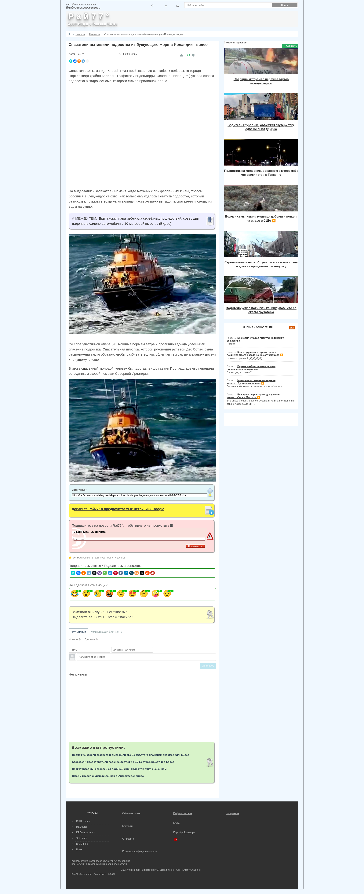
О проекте (128, 838)
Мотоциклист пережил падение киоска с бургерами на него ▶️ (251, 382)
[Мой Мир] (110, 573)
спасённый (90, 368)
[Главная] (69, 34)
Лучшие (90, 639)
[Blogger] (136, 573)
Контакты (127, 826)
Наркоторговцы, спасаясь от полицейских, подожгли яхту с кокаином (119, 768)
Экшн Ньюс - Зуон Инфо (90, 531)
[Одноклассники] (79, 61)
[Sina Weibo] (152, 573)
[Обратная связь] (177, 6)
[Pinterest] (115, 573)
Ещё (292, 327)
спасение (85, 557)
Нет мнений (78, 631)
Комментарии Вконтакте (106, 631)
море (102, 557)
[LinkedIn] (126, 573)
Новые (73, 639)
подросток (119, 557)
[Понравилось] (182, 55)
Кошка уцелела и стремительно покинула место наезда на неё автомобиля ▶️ (255, 353)
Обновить (291, 46)
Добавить (208, 665)
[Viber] (99, 573)
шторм (95, 557)
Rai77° (80, 54)
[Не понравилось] (193, 55)
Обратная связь (131, 813)
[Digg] (142, 573)
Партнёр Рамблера (184, 832)
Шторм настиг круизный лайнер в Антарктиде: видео (108, 775)
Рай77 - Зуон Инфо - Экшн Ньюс (89, 874)
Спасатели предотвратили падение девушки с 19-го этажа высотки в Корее (123, 761)
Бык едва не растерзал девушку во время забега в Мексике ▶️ (253, 396)
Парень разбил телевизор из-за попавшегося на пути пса (251, 368)
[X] (94, 573)
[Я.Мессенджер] (70, 61)
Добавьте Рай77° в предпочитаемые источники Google (118, 509)
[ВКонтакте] (75, 61)
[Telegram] (83, 61)
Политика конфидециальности (139, 851)
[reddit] (147, 573)
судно (110, 557)
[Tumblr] (120, 573)
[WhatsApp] (105, 573)
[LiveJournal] (131, 573)
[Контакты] (166, 6)
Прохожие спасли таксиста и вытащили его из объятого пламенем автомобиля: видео (130, 754)
